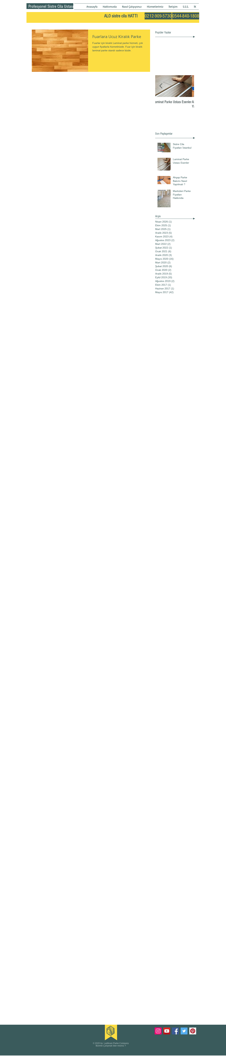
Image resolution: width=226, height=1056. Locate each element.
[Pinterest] (192, 1031)
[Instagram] (158, 1031)
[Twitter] (184, 1031)
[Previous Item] (160, 86)
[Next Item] (188, 86)
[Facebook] (175, 1031)
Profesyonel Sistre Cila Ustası (51, 6)
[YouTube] (166, 1031)
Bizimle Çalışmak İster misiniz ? (111, 1046)
